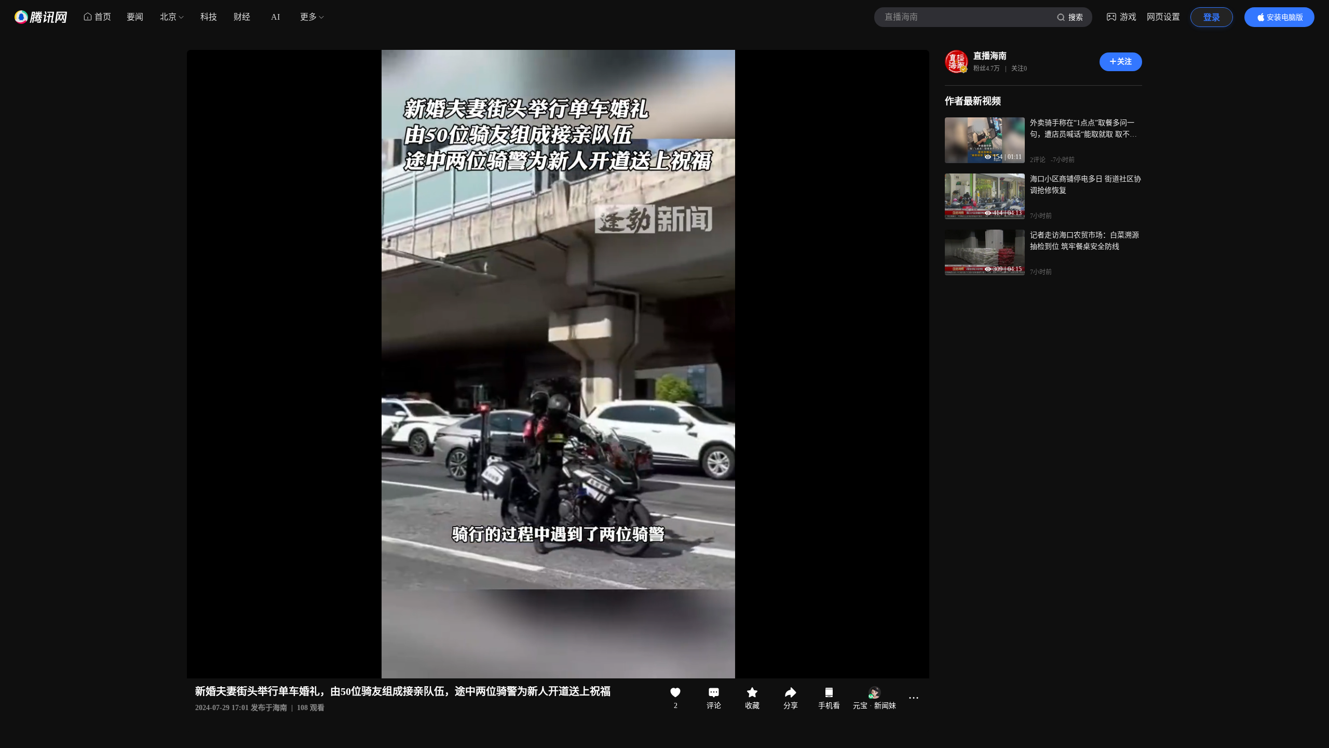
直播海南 (990, 55)
